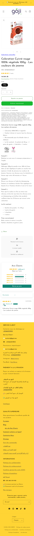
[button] (3, 11)
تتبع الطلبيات (6, 446)
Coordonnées (24, 532)
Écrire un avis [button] (17, 286)
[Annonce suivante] (31, 3)
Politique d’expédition (14, 532)
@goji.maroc (15, 358)
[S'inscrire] (29, 502)
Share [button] (5, 231)
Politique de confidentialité (11, 462)
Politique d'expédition (10, 473)
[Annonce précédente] (3, 3)
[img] (7, 301)
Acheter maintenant (17, 103)
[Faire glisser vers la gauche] (13, 52)
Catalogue (6, 404)
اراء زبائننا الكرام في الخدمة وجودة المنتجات (15, 453)
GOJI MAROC (11, 527)
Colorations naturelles (8, 54)
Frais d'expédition (5, 78)
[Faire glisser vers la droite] (20, 52)
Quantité (3, 88)
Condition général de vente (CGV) (14, 470)
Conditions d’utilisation (25, 529)
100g (4, 85)
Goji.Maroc (13, 362)
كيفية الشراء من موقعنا (9, 449)
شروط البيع (6, 477)
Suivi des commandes (10, 442)
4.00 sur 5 (21, 269)
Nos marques (7, 490)
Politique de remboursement (12, 466)
